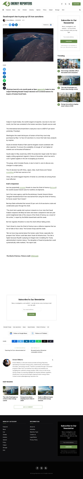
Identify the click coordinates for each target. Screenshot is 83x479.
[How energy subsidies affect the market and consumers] (68, 64)
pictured (53, 187)
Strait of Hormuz (41, 327)
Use (19, 9)
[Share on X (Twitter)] (10, 24)
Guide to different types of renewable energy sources (45, 398)
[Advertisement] (31, 76)
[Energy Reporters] (17, 4)
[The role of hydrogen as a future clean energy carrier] (10, 390)
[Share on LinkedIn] (16, 24)
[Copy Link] (4, 88)
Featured (8, 9)
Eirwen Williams (10, 20)
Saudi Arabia (31, 327)
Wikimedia (34, 256)
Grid (63, 9)
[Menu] (3, 10)
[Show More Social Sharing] (19, 24)
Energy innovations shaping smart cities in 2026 (27, 398)
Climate (25, 9)
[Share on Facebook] (13, 24)
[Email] (4, 84)
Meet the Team (34, 432)
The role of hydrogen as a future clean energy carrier (10, 398)
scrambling (10, 172)
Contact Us (33, 434)
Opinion (38, 9)
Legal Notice (33, 437)
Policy (44, 9)
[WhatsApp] (4, 80)
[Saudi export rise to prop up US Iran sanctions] (28, 45)
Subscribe (76, 3)
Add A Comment (28, 407)
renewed (22, 187)
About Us (32, 426)
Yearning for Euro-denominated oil (15, 350)
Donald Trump (7, 327)
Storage (57, 9)
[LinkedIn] (4, 76)
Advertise (32, 429)
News (13, 9)
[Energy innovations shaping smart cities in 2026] (28, 390)
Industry (31, 9)
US (48, 327)
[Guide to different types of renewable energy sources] (45, 390)
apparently (41, 89)
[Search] (80, 10)
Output (51, 9)
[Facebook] (4, 73)
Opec (24, 327)
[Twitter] (4, 69)
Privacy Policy (34, 439)
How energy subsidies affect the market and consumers (70, 71)
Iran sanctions (17, 327)
